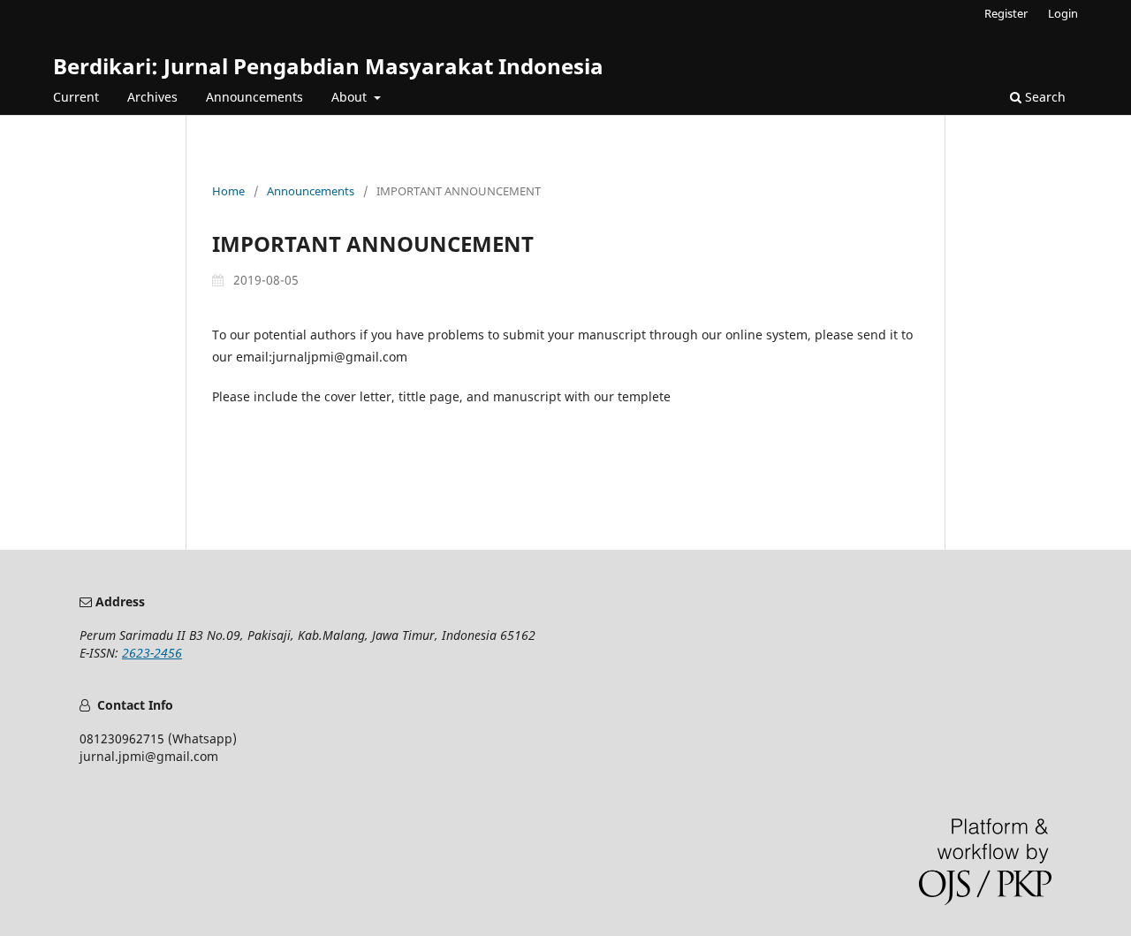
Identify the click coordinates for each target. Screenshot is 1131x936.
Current (76, 96)
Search (1043, 96)
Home (228, 191)
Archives (152, 96)
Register (1006, 13)
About (350, 96)
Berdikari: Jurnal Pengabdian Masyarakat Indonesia (328, 65)
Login (1063, 13)
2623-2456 (152, 652)
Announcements (254, 96)
